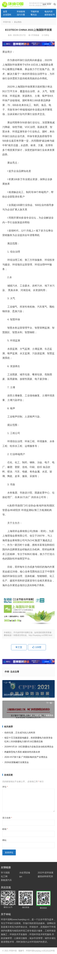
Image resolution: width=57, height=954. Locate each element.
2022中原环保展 (45, 872)
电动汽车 (49, 11)
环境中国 (7, 22)
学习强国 (5, 872)
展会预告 (18, 22)
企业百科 (7, 14)
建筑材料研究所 (45, 876)
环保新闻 (21, 11)
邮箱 (5, 829)
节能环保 (35, 11)
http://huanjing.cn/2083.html (40, 635)
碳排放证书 (50, 14)
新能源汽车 (6, 880)
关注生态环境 (49, 951)
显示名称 (7, 818)
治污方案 (21, 14)
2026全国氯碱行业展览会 (16, 762)
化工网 (4, 876)
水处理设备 (24, 872)
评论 (5, 787)
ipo (20, 876)
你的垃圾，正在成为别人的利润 (19, 732)
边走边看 (14, 671)
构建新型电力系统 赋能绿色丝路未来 (22, 752)
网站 (4, 840)
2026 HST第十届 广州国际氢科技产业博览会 (26, 757)
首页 (5, 11)
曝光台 (34, 14)
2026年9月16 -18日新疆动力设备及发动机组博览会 (28, 746)
